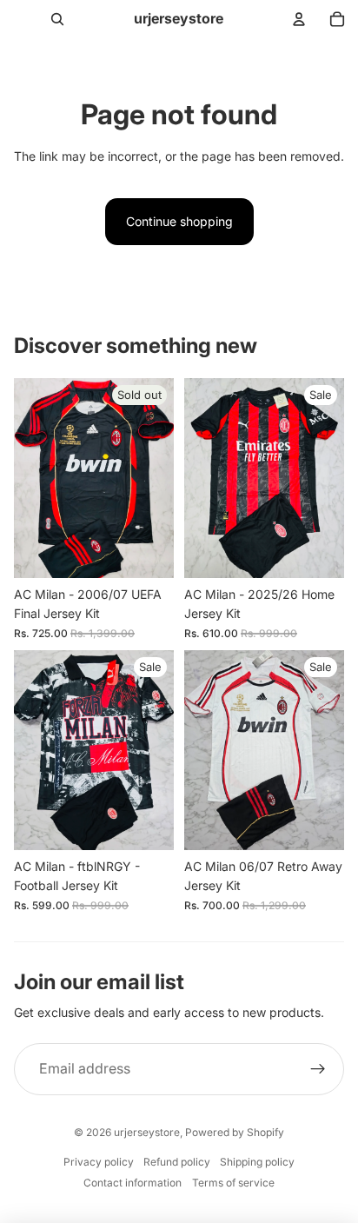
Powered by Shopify (234, 1132)
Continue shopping (179, 221)
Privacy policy (98, 1161)
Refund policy (176, 1161)
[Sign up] (318, 1069)
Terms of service (233, 1182)
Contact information (132, 1182)
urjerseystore (147, 1132)
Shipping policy (257, 1161)
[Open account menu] (299, 19)
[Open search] (57, 19)
